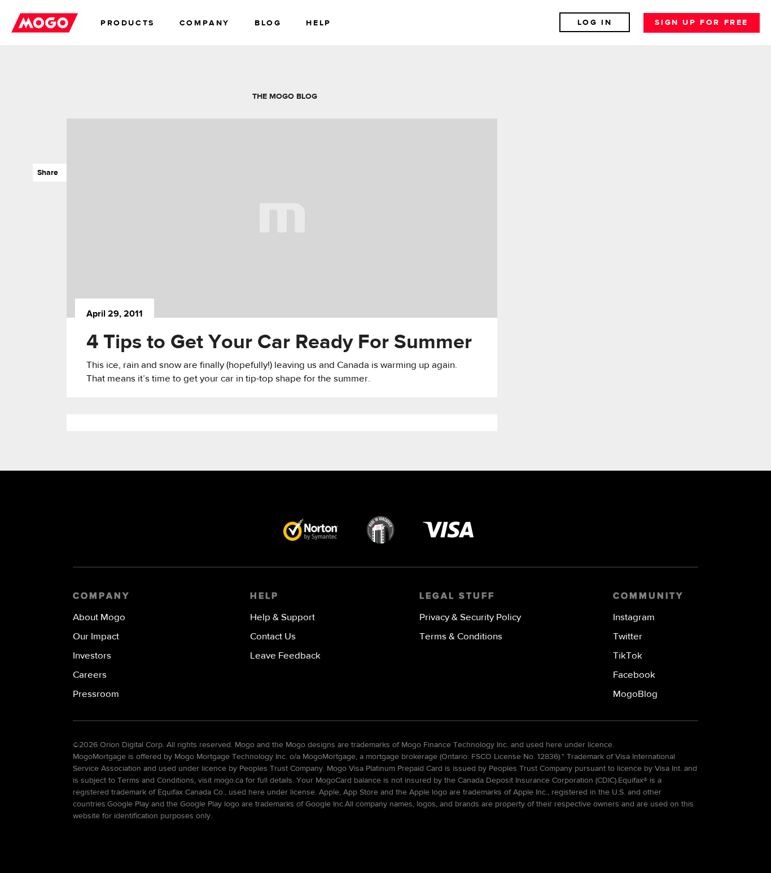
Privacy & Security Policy (470, 617)
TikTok (627, 656)
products (127, 23)
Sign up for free (701, 23)
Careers (90, 675)
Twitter (627, 637)
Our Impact (96, 637)
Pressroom (96, 694)
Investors (92, 656)
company (204, 23)
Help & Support (282, 617)
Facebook (634, 675)
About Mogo (99, 617)
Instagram (634, 617)
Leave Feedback (285, 656)
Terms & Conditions (460, 637)
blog (268, 23)
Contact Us (273, 637)
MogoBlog (635, 694)
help (318, 23)
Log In (594, 23)
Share (45, 173)
